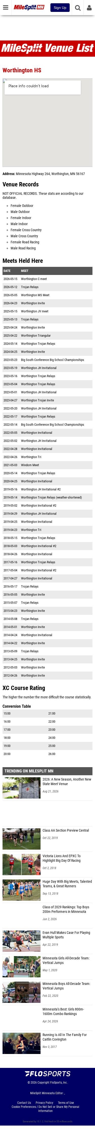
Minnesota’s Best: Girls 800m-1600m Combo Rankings (63, 1011)
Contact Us (24, 1103)
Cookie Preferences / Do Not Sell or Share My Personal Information (45, 1109)
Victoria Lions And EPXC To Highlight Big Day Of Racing (62, 858)
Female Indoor (21, 218)
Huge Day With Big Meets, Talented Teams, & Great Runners (67, 883)
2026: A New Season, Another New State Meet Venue (67, 781)
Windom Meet (30, 465)
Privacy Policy (44, 1103)
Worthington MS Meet (35, 295)
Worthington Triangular (36, 335)
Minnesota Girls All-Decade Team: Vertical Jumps (66, 960)
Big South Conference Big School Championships (52, 360)
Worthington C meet (34, 279)
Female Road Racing (25, 242)
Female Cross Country (26, 230)
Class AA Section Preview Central (66, 830)
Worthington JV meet (34, 311)
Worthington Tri (31, 457)
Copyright (43, 1082)
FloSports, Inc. (59, 1082)
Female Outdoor (22, 206)
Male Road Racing (23, 248)
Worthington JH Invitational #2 (41, 489)
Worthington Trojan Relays (38, 344)
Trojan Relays (30, 287)
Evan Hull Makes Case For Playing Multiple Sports (66, 935)
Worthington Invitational (36, 433)
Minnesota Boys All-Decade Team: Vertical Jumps (66, 986)
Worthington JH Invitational (38, 368)
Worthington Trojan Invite (37, 400)
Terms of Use (66, 1103)
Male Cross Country (24, 236)
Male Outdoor (20, 212)
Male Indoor (19, 224)
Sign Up (60, 8)
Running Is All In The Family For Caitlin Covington (65, 1037)
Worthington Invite (33, 303)
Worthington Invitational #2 (38, 505)
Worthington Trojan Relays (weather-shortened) (51, 497)
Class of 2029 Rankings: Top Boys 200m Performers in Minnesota (66, 909)
